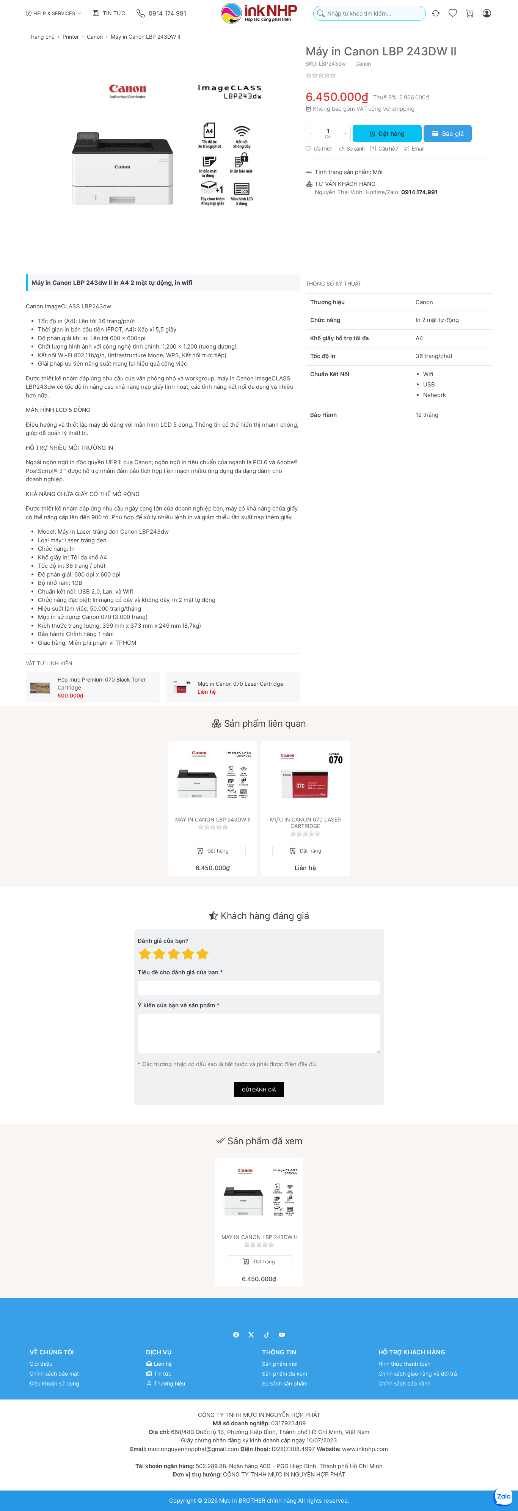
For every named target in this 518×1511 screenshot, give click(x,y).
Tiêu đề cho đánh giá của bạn (178, 972)
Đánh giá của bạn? (163, 940)
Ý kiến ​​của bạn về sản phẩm (176, 1005)
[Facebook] (236, 1335)
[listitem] (163, 150)
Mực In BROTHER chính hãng (258, 1500)
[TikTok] (267, 1335)
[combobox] (369, 13)
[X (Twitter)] (251, 1335)
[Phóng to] (163, 150)
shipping (403, 108)
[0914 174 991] (141, 13)
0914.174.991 (419, 192)
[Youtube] (282, 1335)
